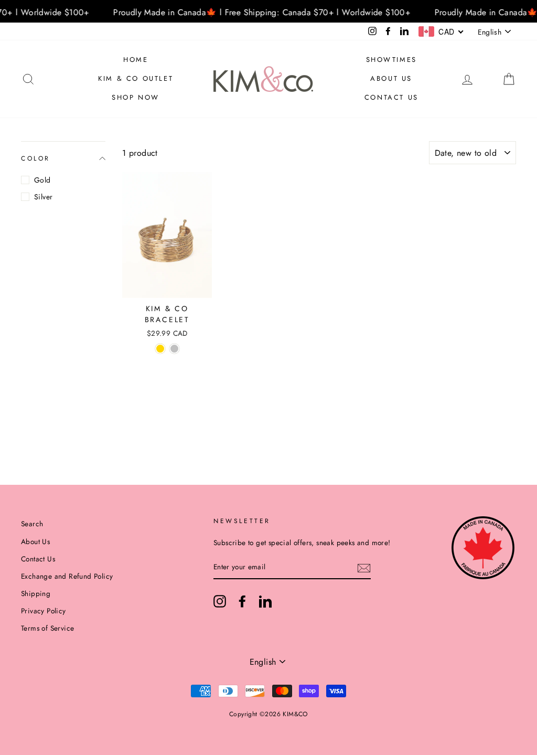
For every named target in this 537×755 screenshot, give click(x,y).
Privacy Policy (43, 610)
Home (135, 60)
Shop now (135, 97)
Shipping (35, 593)
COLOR (35, 158)
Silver (43, 197)
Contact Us (391, 97)
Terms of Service (47, 628)
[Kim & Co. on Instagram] (219, 601)
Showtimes (391, 60)
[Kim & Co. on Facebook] (242, 601)
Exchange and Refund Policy (67, 576)
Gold (42, 180)
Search (32, 523)
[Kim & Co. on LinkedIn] (265, 601)
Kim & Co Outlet (135, 78)
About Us (391, 78)
